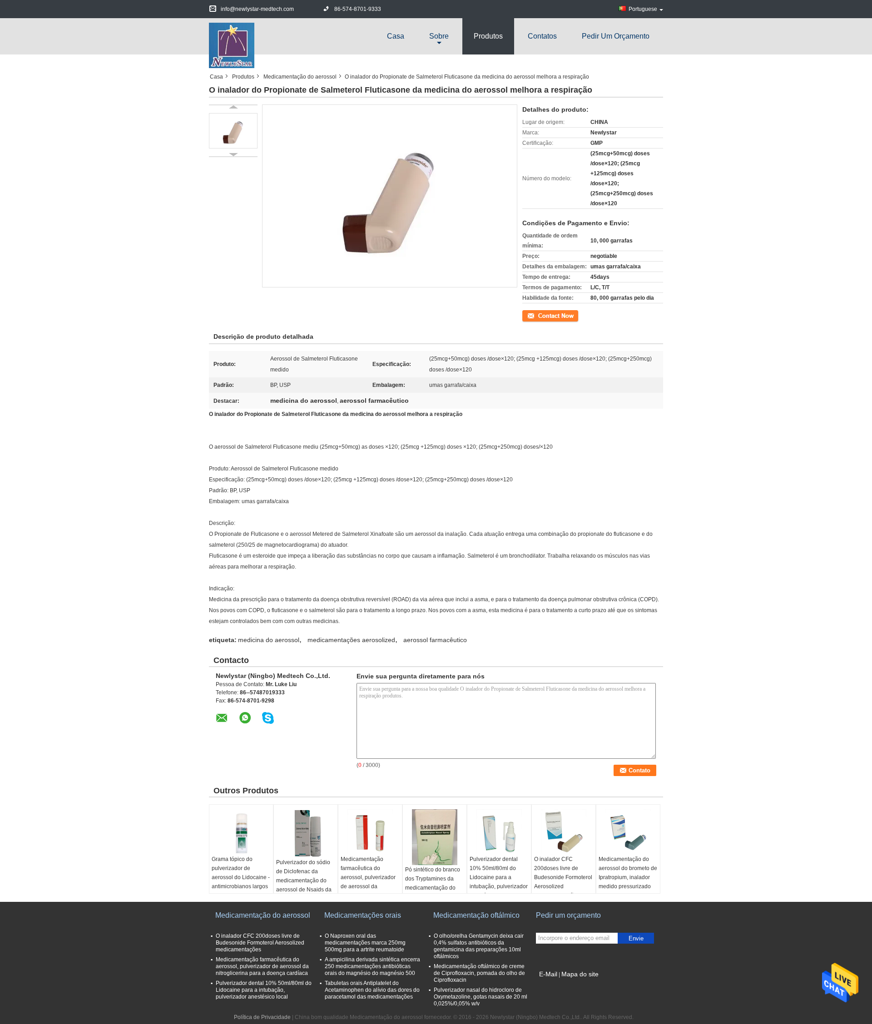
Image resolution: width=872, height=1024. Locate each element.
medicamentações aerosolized (351, 639)
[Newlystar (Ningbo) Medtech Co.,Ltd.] (231, 45)
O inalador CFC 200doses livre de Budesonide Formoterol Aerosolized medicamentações (563, 877)
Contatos (542, 36)
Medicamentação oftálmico (476, 915)
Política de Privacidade (262, 1017)
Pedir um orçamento (615, 36)
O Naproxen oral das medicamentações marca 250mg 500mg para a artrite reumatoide (365, 943)
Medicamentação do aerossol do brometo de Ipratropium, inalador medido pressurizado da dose (628, 877)
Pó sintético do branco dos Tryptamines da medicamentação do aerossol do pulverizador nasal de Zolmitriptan (432, 892)
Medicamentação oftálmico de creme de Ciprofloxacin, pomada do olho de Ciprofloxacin (479, 973)
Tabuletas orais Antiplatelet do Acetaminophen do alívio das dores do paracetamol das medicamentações (372, 990)
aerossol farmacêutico (435, 639)
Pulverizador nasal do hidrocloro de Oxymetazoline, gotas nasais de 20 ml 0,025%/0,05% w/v (480, 997)
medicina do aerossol (268, 639)
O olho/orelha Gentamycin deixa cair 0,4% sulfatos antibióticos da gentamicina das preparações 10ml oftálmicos (479, 946)
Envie (636, 938)
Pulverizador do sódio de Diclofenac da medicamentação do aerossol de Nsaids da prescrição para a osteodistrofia (304, 885)
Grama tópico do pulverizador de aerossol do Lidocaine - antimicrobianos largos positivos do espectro (241, 877)
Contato (532, 315)
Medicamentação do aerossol (300, 77)
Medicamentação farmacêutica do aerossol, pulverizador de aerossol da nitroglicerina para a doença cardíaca (368, 882)
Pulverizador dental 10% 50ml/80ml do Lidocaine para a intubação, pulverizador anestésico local (499, 877)
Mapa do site (580, 974)
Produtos (488, 36)
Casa (395, 36)
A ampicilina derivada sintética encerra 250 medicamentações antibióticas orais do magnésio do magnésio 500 (372, 966)
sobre (439, 36)
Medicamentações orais (362, 915)
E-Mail (548, 974)
